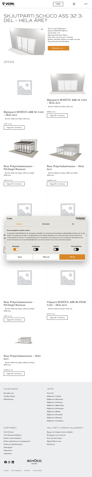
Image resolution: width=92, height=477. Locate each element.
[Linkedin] (13, 462)
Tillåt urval (46, 257)
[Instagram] (9, 462)
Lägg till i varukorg (14, 127)
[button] (58, 4)
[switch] (35, 249)
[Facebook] (5, 462)
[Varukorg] (74, 4)
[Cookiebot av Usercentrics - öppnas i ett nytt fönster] (77, 218)
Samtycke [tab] (19, 224)
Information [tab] (46, 224)
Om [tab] (73, 224)
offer (9, 62)
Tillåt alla (72, 257)
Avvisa (20, 257)
